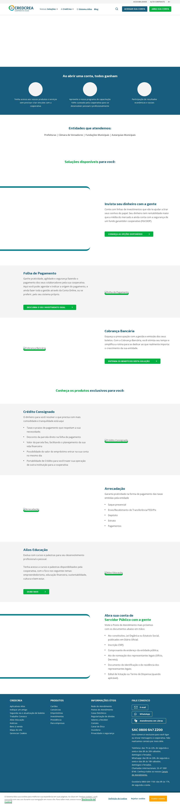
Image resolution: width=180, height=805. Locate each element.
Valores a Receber (99, 719)
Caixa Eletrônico (98, 713)
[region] (90, 799)
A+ (169, 2)
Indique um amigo (18, 709)
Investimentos (57, 716)
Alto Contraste (157, 2)
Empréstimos (56, 713)
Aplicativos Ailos (17, 706)
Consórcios (55, 709)
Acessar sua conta (134, 9)
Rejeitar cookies (138, 798)
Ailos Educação (17, 719)
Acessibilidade (140, 2)
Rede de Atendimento (101, 706)
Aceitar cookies (158, 798)
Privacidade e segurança (102, 733)
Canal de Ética (97, 726)
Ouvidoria (95, 730)
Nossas (48, 9)
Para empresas (57, 723)
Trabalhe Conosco (18, 716)
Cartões (54, 706)
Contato (94, 723)
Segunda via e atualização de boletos (27, 713)
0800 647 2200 (151, 730)
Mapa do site (16, 730)
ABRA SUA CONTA (160, 9)
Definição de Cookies (117, 798)
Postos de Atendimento (102, 709)
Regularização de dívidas (103, 716)
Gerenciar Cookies (18, 733)
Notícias (13, 723)
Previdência (55, 719)
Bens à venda (16, 726)
